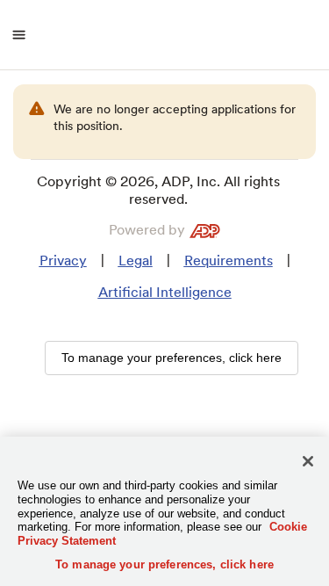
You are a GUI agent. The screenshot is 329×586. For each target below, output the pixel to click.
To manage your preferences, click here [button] (171, 358)
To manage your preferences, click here (164, 564)
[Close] (308, 461)
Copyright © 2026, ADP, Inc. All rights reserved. (158, 190)
